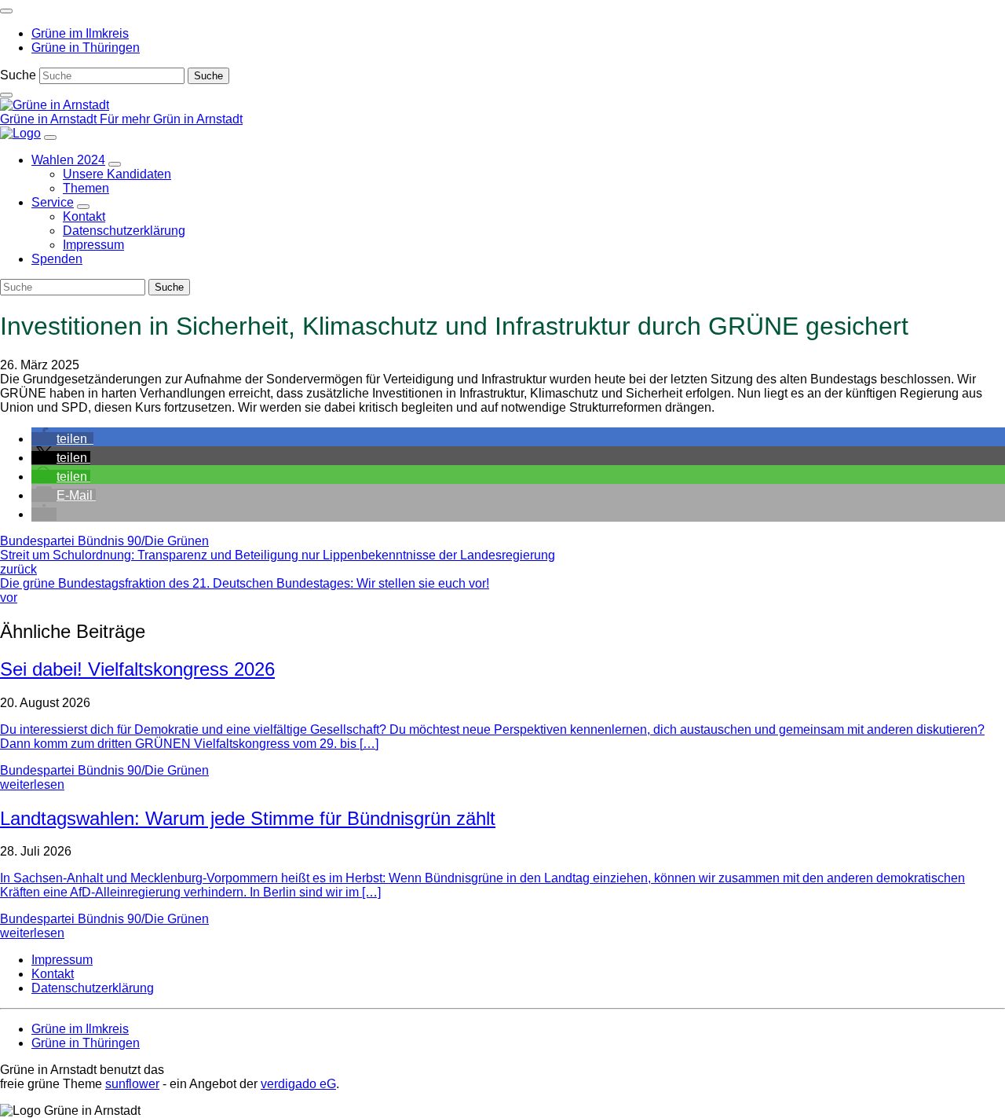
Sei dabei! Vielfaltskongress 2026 (137, 669)
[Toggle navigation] (6, 11)
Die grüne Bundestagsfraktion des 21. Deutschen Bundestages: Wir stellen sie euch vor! (244, 590)
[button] (62, 438)
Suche (18, 75)
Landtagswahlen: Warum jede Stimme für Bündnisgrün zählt (247, 818)
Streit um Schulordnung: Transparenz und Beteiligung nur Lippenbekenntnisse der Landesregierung (277, 562)
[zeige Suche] (6, 95)
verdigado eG (298, 1084)
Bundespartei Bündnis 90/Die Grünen (104, 541)
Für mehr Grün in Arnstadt (171, 119)
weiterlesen (32, 784)
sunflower (132, 1084)
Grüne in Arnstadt (50, 119)
